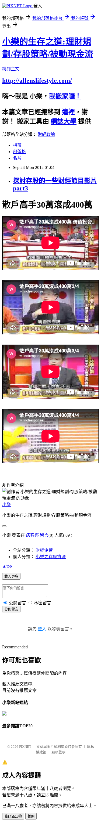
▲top (7, 566)
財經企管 (44, 550)
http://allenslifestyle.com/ (37, 80)
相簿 (17, 145)
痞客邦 (32, 535)
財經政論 (46, 134)
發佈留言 (11, 609)
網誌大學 (63, 121)
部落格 (19, 151)
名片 (17, 158)
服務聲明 (58, 752)
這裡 (68, 112)
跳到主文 (10, 69)
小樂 (6, 504)
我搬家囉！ (65, 96)
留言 (44, 535)
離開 (30, 816)
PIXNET (25, 747)
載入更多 (11, 577)
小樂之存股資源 (51, 556)
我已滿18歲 (13, 816)
